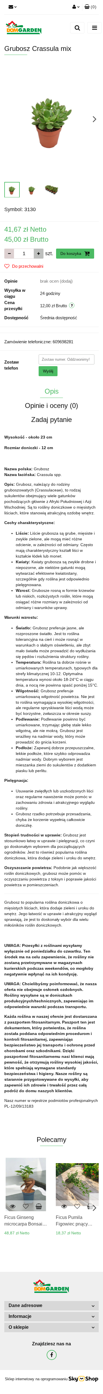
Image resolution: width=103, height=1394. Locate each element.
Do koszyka (71, 253)
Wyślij (48, 371)
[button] (90, 7)
